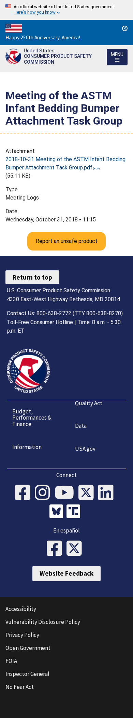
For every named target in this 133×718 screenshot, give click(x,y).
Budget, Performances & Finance (31, 418)
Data (81, 425)
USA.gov (85, 448)
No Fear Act (19, 687)
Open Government (27, 648)
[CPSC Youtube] (66, 493)
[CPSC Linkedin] (108, 493)
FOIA (11, 661)
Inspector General (27, 674)
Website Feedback (66, 573)
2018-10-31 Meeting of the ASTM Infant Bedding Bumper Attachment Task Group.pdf (65, 163)
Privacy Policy (22, 635)
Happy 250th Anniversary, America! (42, 37)
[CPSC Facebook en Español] (56, 549)
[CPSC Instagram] (45, 493)
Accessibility (20, 609)
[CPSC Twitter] (88, 493)
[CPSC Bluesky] (57, 512)
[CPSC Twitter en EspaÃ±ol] (76, 549)
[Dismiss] (125, 28)
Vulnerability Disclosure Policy (42, 622)
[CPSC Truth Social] (75, 512)
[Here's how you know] (66, 10)
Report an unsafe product (67, 241)
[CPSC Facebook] (25, 493)
